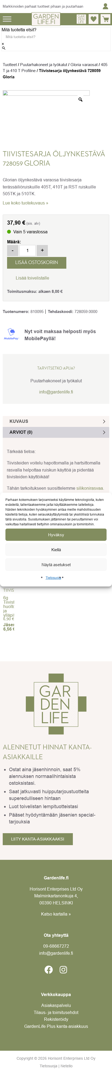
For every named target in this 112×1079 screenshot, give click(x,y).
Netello (67, 1066)
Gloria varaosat (84, 64)
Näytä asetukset (56, 564)
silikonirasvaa (89, 488)
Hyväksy (56, 534)
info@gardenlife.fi (56, 391)
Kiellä (56, 549)
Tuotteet (10, 64)
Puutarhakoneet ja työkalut (43, 64)
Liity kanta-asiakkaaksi (37, 839)
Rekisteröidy (56, 1019)
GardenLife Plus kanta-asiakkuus (56, 1026)
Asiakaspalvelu (56, 1005)
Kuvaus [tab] (19, 421)
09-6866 (56, 946)
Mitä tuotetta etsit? (19, 29)
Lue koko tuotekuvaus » (25, 202)
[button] (28, 277)
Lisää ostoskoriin (36, 262)
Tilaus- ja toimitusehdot (56, 1012)
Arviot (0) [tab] (21, 432)
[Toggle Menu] (7, 18)
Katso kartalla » (56, 913)
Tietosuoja (53, 578)
